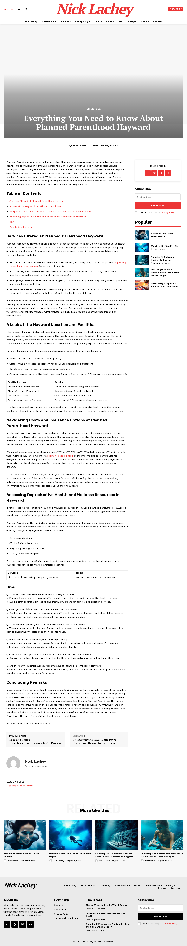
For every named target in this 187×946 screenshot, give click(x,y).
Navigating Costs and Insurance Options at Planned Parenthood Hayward (50, 211)
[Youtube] (30, 924)
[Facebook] (148, 173)
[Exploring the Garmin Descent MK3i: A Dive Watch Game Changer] (142, 272)
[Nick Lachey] (13, 763)
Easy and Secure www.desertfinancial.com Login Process (35, 741)
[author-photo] (5, 860)
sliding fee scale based (60, 455)
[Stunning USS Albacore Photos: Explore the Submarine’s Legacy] (142, 260)
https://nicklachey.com (36, 766)
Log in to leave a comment (20, 785)
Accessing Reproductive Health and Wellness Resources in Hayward (47, 216)
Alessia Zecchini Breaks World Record (162, 235)
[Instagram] (14, 924)
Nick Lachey (79, 145)
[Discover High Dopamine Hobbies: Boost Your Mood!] (142, 285)
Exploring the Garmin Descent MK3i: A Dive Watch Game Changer (165, 272)
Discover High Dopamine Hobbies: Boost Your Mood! (165, 285)
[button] (22, 9)
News (88, 909)
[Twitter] (154, 173)
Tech (88, 930)
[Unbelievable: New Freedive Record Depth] (142, 247)
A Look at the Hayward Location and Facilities (35, 206)
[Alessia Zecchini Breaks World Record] (142, 235)
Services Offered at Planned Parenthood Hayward (37, 201)
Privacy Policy (168, 212)
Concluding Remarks (21, 227)
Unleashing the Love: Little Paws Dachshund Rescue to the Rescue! (94, 741)
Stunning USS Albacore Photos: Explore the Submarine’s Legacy (162, 260)
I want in (156, 205)
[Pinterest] (161, 173)
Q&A (11, 222)
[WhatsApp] (168, 173)
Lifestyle (93, 109)
